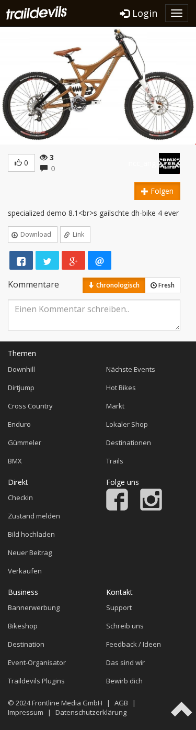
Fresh (166, 285)
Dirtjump (21, 387)
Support (119, 607)
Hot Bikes (121, 387)
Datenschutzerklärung (90, 712)
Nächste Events (130, 369)
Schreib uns (125, 626)
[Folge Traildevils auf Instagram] (151, 508)
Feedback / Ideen (133, 644)
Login (143, 13)
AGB (121, 702)
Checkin (20, 497)
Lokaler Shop (127, 424)
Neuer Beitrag (30, 552)
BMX (15, 461)
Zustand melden (34, 516)
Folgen (161, 191)
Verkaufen (25, 571)
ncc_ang (142, 163)
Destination (26, 644)
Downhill (21, 369)
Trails (114, 461)
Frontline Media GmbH (67, 702)
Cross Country (30, 406)
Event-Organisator (37, 662)
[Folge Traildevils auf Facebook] (117, 508)
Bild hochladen (31, 534)
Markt (115, 406)
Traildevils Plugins (36, 680)
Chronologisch (117, 285)
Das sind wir (125, 662)
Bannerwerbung (34, 607)
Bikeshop (23, 626)
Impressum (25, 712)
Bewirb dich (124, 680)
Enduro (19, 424)
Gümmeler (24, 442)
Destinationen (128, 442)
